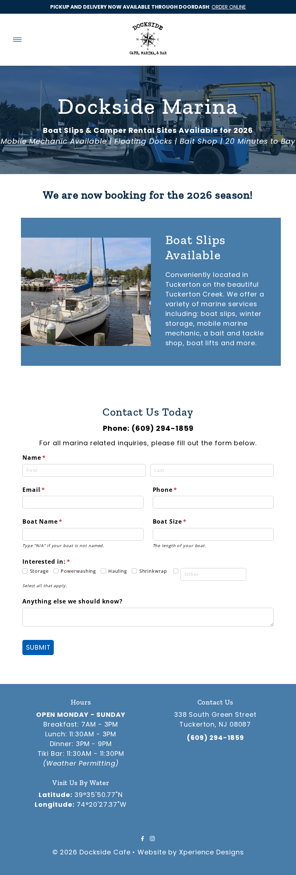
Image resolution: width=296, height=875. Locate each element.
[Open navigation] (17, 40)
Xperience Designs (211, 852)
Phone (178, 490)
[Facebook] (142, 838)
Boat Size (183, 521)
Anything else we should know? (72, 601)
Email (47, 490)
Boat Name (55, 521)
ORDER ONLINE (229, 6)
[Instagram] (152, 838)
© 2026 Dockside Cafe (91, 852)
